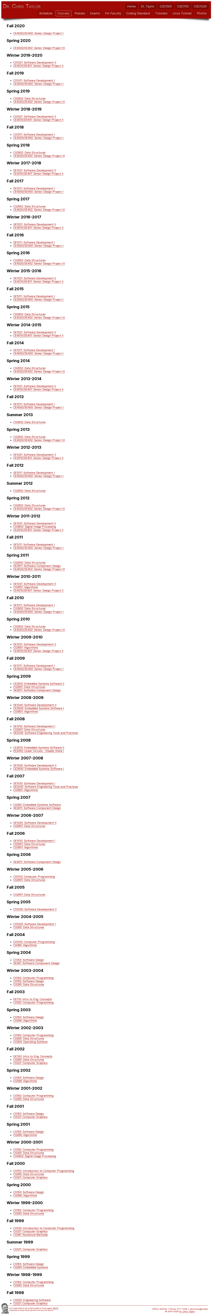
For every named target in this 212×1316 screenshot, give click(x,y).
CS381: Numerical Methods (30, 1234)
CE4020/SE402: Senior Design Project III (39, 48)
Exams (95, 13)
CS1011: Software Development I (34, 80)
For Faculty (113, 13)
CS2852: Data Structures (29, 98)
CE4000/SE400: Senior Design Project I (38, 33)
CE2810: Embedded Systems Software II (38, 683)
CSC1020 (200, 6)
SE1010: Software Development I (34, 726)
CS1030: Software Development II (35, 909)
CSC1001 (166, 6)
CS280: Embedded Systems (30, 1267)
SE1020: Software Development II (34, 705)
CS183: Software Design (28, 959)
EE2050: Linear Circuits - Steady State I (38, 750)
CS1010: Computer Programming (34, 876)
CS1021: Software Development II (34, 62)
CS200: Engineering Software (32, 1300)
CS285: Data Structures (28, 927)
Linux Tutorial (182, 13)
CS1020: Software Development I (34, 924)
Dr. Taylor (148, 6)
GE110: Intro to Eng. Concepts (32, 999)
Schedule (45, 13)
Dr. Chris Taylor (22, 6)
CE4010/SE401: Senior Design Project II (38, 65)
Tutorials (161, 13)
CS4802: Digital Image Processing (34, 526)
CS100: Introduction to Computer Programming (43, 1228)
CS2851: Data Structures (29, 687)
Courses (63, 13)
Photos (202, 13)
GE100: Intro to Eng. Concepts (32, 1056)
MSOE (55, 1308)
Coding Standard (138, 13)
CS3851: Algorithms (25, 587)
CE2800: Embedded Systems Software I (38, 708)
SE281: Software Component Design (36, 963)
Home (131, 6)
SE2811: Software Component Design (37, 565)
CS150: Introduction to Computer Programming (43, 1170)
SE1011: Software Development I (34, 188)
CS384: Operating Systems (30, 1041)
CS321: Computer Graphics (30, 1063)
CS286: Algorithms (25, 1020)
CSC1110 (183, 6)
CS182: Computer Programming (33, 977)
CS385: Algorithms (25, 945)
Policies (80, 13)
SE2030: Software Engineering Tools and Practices (45, 732)
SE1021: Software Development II (34, 170)
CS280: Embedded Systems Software (37, 804)
